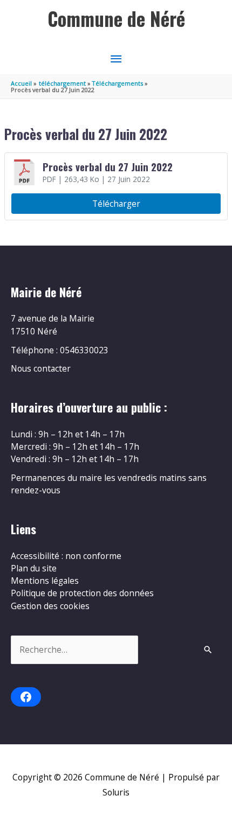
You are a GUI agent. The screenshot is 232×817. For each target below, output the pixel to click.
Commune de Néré (116, 18)
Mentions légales (45, 580)
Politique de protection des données (82, 593)
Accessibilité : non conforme (66, 556)
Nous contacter (41, 368)
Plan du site (34, 568)
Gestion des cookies (50, 606)
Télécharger (116, 204)
